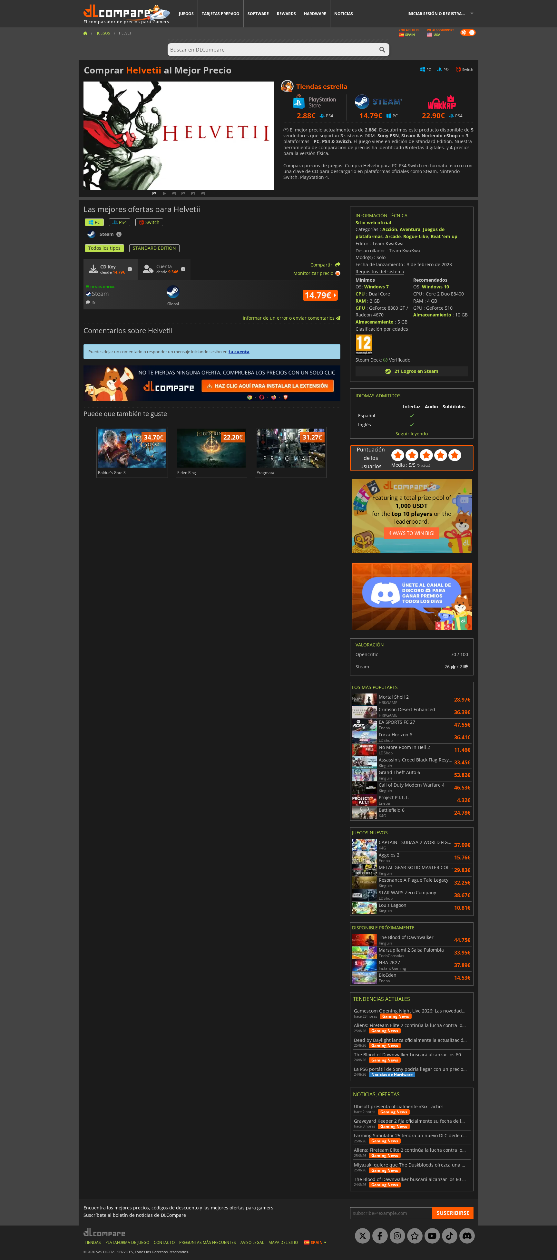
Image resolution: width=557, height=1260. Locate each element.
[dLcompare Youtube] (431, 1236)
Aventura (410, 229)
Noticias (343, 13)
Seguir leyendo (412, 433)
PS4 (123, 222)
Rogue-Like (415, 236)
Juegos (186, 13)
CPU (360, 294)
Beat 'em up (444, 236)
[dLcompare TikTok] (448, 1236)
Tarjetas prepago (220, 13)
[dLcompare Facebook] (378, 1236)
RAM (361, 301)
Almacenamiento (375, 322)
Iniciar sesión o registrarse (438, 13)
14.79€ (319, 295)
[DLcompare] (104, 1232)
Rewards (286, 13)
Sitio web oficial (373, 222)
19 (92, 301)
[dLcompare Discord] (465, 1236)
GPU (360, 308)
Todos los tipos (104, 248)
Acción (389, 229)
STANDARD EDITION (154, 248)
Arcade (393, 236)
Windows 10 (435, 287)
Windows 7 (376, 287)
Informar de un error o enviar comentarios (289, 318)
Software (258, 13)
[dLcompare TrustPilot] (413, 1236)
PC (97, 222)
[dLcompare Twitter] (361, 1236)
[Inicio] (85, 33)
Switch (152, 222)
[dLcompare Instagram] (396, 1236)
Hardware (315, 13)
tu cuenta (239, 351)
